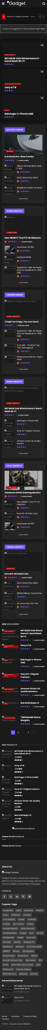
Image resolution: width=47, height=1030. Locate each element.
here (42, 28)
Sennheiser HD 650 (25, 247)
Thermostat (8, 969)
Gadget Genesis (10, 928)
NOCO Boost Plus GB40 (27, 177)
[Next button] (43, 81)
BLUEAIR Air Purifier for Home (29, 187)
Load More (23, 199)
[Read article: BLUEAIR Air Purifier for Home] (10, 190)
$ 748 (19, 792)
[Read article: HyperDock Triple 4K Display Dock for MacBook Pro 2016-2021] (10, 270)
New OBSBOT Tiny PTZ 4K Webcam (23, 237)
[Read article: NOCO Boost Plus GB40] (10, 180)
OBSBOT (6, 951)
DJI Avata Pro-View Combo (19, 156)
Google (23, 933)
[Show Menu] (3, 3)
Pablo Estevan (23, 325)
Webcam (23, 974)
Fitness (30, 924)
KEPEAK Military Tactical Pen (29, 593)
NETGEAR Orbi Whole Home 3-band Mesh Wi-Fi (22, 60)
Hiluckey (6, 942)
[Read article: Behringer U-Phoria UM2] (10, 423)
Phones (16, 951)
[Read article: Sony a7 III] (10, 650)
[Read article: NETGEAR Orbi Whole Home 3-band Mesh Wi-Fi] (23, 396)
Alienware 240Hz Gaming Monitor (23, 492)
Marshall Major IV (29, 702)
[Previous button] (4, 81)
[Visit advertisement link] (23, 828)
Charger (27, 915)
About (4, 1016)
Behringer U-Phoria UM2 (19, 113)
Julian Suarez (23, 161)
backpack (16, 915)
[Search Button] (43, 3)
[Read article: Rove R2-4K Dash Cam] (10, 516)
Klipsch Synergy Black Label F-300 (29, 167)
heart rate (31, 938)
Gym (31, 933)
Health (20, 938)
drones (21, 919)
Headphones (8, 938)
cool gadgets (9, 919)
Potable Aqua (9, 956)
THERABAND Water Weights (30, 719)
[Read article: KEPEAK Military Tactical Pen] (10, 596)
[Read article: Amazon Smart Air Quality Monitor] (10, 443)
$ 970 (19, 757)
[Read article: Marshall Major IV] (10, 708)
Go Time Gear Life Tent (27, 603)
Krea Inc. (27, 1024)
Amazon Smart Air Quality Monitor (28, 442)
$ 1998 (19, 769)
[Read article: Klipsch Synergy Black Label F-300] (10, 168)
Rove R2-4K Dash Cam (27, 513)
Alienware (28, 910)
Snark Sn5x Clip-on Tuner (22, 965)
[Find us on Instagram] (10, 896)
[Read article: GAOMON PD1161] (10, 260)
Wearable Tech (9, 974)
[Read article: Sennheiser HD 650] (10, 249)
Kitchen (17, 942)
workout (34, 974)
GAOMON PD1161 (24, 257)
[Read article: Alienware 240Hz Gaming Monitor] (23, 480)
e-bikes (6, 924)
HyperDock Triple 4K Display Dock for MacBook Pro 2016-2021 (29, 270)
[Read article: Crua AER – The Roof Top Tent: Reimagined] (10, 348)
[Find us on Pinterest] (29, 896)
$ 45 (18, 780)
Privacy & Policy (30, 1016)
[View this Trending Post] (18, 172)
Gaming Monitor (28, 928)
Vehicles (10, 569)
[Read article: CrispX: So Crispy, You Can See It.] (23, 309)
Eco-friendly (18, 924)
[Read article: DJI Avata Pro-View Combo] (23, 144)
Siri (40, 960)
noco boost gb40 (34, 947)
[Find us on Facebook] (4, 896)
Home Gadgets (10, 55)
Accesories (8, 910)
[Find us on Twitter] (23, 896)
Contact (5, 1019)
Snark (5, 965)
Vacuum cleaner (24, 969)
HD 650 (40, 933)
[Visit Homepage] (21, 3)
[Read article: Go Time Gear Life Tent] (10, 606)
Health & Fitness (9, 718)
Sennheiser (30, 960)
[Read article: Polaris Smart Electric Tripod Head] (10, 359)
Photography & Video (12, 84)
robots (34, 956)
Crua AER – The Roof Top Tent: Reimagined (28, 346)
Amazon (39, 910)
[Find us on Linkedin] (16, 896)
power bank (23, 956)
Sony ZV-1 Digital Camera (18, 16)
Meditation (8, 947)
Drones (10, 151)
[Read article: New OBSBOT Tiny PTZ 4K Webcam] (23, 225)
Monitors (20, 947)
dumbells (32, 919)
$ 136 (18, 818)
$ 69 (18, 807)
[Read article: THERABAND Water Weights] (10, 722)
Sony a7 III (10, 87)
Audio (7, 110)
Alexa (18, 910)
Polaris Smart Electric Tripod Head (29, 358)
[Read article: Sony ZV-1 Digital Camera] (10, 433)
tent (38, 965)
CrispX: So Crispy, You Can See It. (22, 321)
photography (28, 951)
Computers (12, 233)
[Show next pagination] (33, 732)
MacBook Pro (29, 942)
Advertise (15, 1016)
